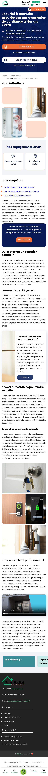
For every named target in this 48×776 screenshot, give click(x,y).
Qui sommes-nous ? (12, 717)
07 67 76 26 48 (24, 240)
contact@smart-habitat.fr (19, 701)
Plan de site (9, 721)
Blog (6, 725)
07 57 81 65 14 (26, 46)
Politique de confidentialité (15, 744)
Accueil (4, 75)
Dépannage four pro (32, 766)
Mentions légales (11, 740)
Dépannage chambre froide (32, 762)
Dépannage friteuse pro (15, 766)
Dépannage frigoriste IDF (12, 762)
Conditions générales (13, 736)
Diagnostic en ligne (26, 59)
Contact (7, 713)
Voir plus (25, 377)
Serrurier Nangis (13, 659)
